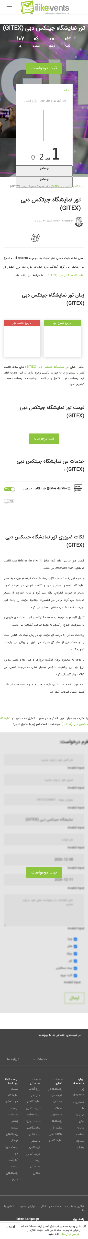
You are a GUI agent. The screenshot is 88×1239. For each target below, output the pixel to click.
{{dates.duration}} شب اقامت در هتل (46, 488)
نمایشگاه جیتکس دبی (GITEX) (67, 187)
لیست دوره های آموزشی (11, 1153)
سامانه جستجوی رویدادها (56, 1114)
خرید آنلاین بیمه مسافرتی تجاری (33, 1163)
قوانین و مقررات (74, 1206)
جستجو (44, 168)
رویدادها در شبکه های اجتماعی (55, 1095)
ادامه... (10, 1226)
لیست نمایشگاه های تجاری (11, 1095)
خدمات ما (40, 1059)
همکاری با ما (78, 1105)
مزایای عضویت (26, 1206)
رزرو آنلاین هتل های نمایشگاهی (33, 1095)
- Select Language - (27, 1219)
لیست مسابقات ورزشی (13, 1114)
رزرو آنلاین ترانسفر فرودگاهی (34, 1140)
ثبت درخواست (44, 68)
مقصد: (65, 90)
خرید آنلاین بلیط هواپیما (33, 1111)
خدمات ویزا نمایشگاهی (33, 1124)
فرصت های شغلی (50, 1206)
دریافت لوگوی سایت (80, 1121)
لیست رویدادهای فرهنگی (12, 1134)
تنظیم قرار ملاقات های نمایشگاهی (55, 1134)
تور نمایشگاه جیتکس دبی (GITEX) (46, 367)
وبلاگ (80, 1147)
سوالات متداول (80, 1137)
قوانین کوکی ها (70, 1234)
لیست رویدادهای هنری (12, 1172)
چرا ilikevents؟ (77, 1091)
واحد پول (78, 1219)
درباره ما (13, 1059)
